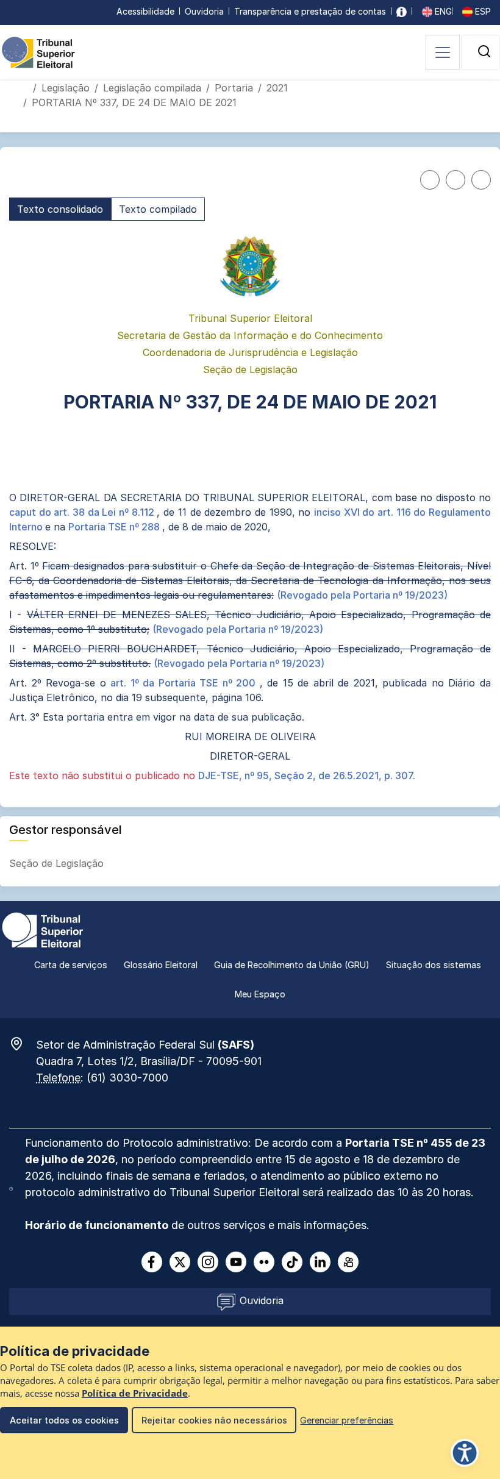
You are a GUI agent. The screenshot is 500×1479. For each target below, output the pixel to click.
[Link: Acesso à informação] (401, 11)
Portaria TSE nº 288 (115, 527)
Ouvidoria (204, 11)
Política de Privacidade (135, 1393)
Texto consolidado (60, 209)
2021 (277, 88)
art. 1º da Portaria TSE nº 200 (185, 683)
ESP (482, 11)
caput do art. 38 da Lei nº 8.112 (83, 512)
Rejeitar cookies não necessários (214, 1420)
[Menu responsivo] (443, 52)
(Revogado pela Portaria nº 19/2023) (362, 595)
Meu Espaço (260, 994)
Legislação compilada (152, 88)
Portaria (234, 88)
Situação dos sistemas (433, 965)
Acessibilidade (145, 11)
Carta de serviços (70, 965)
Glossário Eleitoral (161, 965)
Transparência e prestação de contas (310, 11)
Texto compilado (158, 209)
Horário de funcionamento (96, 1225)
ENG (442, 11)
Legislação (65, 88)
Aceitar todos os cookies (64, 1420)
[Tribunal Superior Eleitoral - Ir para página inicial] (38, 51)
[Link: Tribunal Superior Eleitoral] (42, 929)
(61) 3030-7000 (127, 1077)
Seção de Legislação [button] (58, 863)
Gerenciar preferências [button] (346, 1420)
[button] (484, 51)
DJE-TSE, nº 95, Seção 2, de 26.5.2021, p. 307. (306, 775)
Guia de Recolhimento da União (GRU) (292, 965)
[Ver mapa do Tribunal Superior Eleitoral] (22, 1043)
